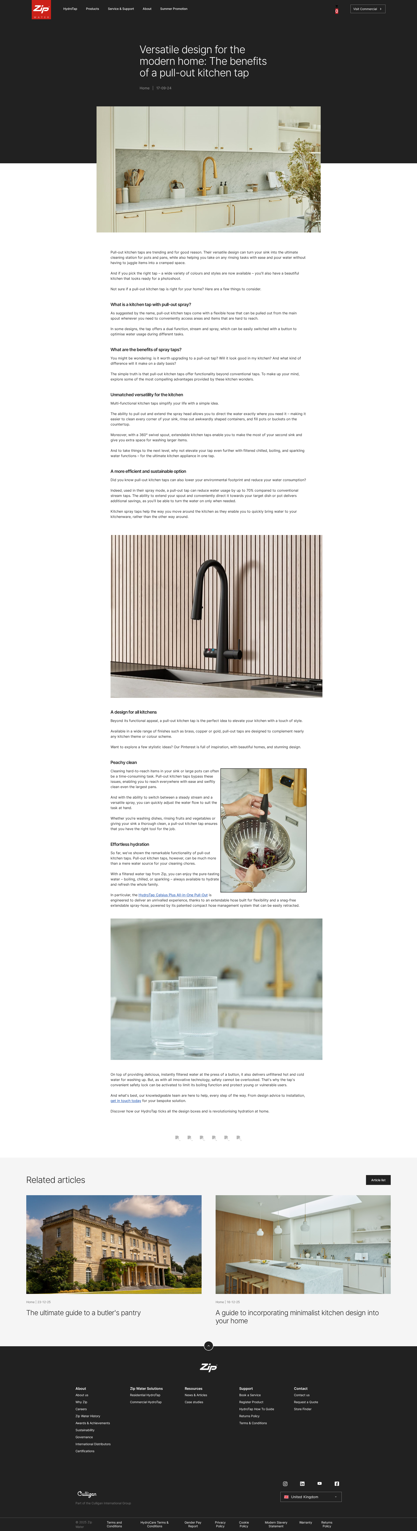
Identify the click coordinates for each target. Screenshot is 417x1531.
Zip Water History (88, 1416)
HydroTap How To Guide (256, 1409)
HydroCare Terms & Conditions (155, 1524)
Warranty (305, 1522)
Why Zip (81, 1402)
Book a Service (250, 1395)
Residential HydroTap (145, 1395)
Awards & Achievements (93, 1423)
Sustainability (85, 1430)
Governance (84, 1437)
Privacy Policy (220, 1524)
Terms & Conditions (253, 1423)
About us (82, 1395)
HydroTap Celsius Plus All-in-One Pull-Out (173, 895)
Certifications (85, 1451)
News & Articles (196, 1395)
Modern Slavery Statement (276, 1524)
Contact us (302, 1395)
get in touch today (126, 1100)
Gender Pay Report (193, 1524)
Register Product (251, 1402)
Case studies (194, 1402)
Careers (81, 1409)
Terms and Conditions (114, 1524)
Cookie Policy (244, 1524)
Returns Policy (249, 1416)
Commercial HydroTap (146, 1402)
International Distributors (93, 1444)
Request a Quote (306, 1402)
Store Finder (302, 1409)
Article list (378, 1180)
